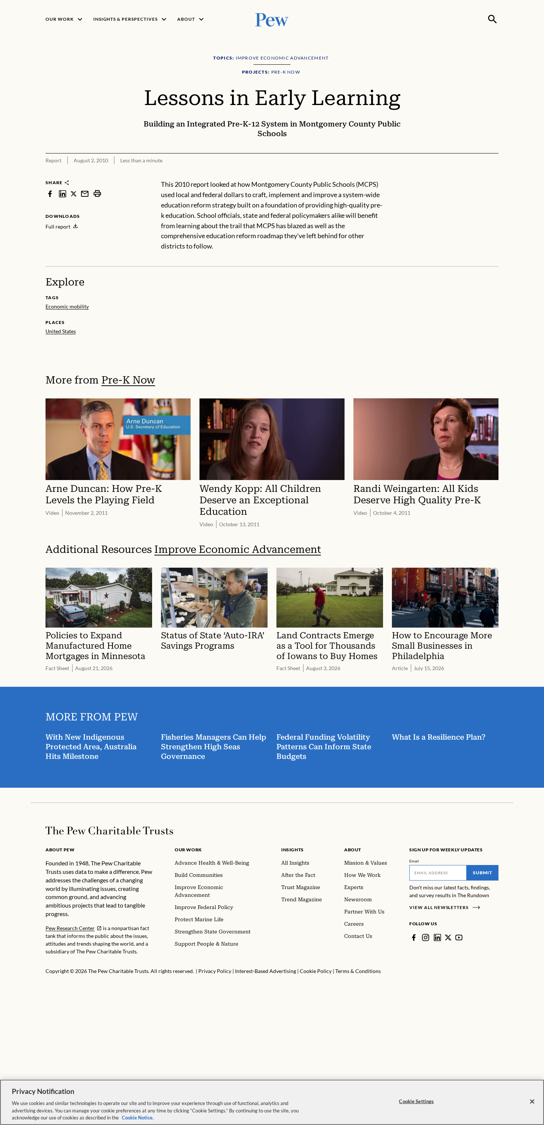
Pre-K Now (128, 380)
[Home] (109, 831)
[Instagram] (425, 937)
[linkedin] (62, 193)
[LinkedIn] (437, 937)
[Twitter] (448, 937)
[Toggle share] (474, 174)
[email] (84, 193)
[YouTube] (458, 937)
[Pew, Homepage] (272, 19)
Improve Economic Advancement (237, 549)
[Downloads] (493, 174)
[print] (97, 193)
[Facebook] (413, 937)
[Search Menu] (492, 19)
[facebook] (50, 193)
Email (414, 861)
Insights (292, 849)
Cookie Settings (416, 1101)
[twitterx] (74, 193)
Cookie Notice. (138, 1117)
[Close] (532, 1102)
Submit (482, 872)
